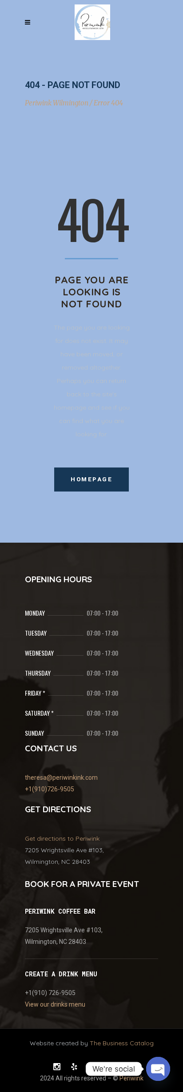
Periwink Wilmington (56, 103)
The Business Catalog (122, 1043)
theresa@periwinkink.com (61, 777)
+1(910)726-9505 (49, 789)
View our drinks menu (55, 1004)
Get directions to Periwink (62, 838)
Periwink (131, 1078)
